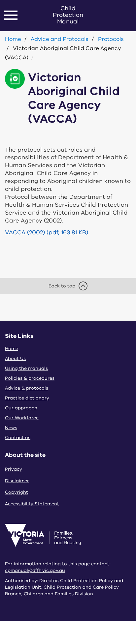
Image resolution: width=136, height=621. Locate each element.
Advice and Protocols (59, 39)
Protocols (111, 39)
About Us (15, 358)
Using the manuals (26, 368)
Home (13, 39)
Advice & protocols (26, 388)
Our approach (21, 408)
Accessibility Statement (32, 504)
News (11, 428)
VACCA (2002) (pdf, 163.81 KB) (46, 232)
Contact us (17, 437)
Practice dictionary (27, 398)
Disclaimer (17, 481)
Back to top (62, 286)
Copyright (16, 492)
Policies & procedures (29, 378)
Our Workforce (22, 418)
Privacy (13, 469)
